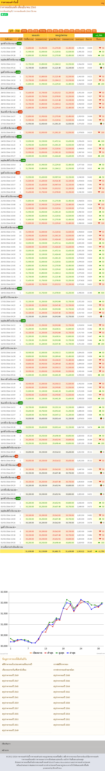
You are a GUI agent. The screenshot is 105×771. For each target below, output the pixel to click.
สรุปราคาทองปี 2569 (10, 675)
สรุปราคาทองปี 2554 (62, 714)
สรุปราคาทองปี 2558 (62, 703)
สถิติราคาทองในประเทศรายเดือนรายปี (17, 664)
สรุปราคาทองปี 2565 (10, 686)
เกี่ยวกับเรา (6, 744)
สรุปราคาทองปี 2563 (10, 691)
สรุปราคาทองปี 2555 (10, 714)
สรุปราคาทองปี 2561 (10, 697)
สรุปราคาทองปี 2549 (10, 730)
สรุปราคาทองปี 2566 (62, 680)
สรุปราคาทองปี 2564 (62, 686)
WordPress (57, 768)
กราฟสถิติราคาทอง (61, 664)
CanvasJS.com (101, 653)
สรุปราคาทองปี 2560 (62, 697)
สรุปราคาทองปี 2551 (10, 725)
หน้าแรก (5, 750)
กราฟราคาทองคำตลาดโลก (64, 669)
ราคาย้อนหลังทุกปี (6, 11)
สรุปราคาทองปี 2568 (62, 675)
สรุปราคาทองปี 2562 (62, 691)
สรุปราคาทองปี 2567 (10, 680)
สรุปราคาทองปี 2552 (62, 719)
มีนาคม (33, 11)
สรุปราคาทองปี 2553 (10, 719)
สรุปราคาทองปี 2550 (62, 725)
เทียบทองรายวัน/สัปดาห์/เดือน (14, 669)
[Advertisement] (52, 22)
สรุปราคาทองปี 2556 (62, 708)
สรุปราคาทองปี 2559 (10, 703)
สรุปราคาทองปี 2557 (10, 708)
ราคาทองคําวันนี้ (9, 2)
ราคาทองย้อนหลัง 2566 (22, 11)
